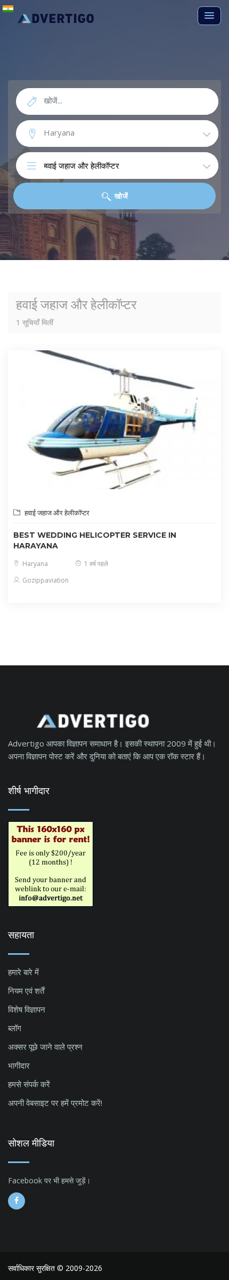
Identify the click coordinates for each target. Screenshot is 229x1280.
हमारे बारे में (23, 972)
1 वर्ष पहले (95, 563)
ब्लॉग (14, 1028)
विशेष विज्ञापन (26, 1009)
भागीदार (19, 1065)
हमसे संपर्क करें (29, 1084)
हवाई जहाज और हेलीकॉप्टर (56, 512)
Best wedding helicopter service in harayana (94, 540)
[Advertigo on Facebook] (16, 1201)
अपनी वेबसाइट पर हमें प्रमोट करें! (55, 1102)
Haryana (34, 563)
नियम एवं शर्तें (26, 990)
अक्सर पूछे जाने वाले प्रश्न (45, 1046)
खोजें (120, 196)
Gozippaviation (45, 580)
